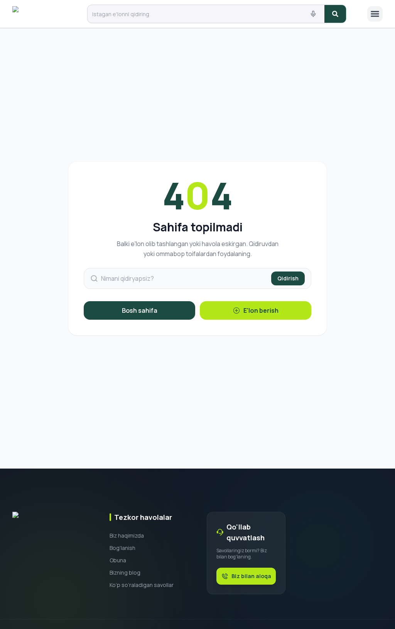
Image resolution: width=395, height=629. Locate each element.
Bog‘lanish (122, 547)
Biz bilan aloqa (251, 576)
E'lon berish (261, 310)
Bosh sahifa (139, 310)
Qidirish (288, 278)
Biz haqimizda (127, 535)
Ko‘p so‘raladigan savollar (142, 585)
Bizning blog (125, 572)
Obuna (118, 560)
